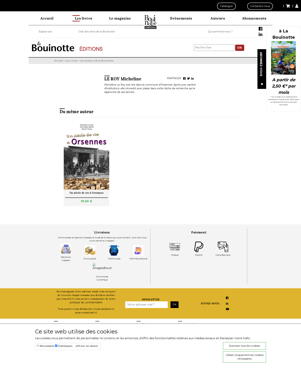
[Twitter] (188, 78)
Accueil (46, 18)
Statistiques (65, 346)
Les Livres (71, 60)
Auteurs (217, 18)
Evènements (181, 18)
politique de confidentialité (86, 302)
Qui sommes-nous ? (220, 31)
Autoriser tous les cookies (244, 345)
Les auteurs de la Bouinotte (96, 60)
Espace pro (45, 31)
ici (96, 312)
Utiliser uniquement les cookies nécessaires (245, 356)
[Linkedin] (192, 78)
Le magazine (120, 18)
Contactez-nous (260, 6)
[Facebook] (184, 78)
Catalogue (226, 6)
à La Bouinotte (283, 34)
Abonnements (254, 18)
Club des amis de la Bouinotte (96, 31)
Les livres (83, 18)
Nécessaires (47, 346)
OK (239, 47)
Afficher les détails (86, 346)
